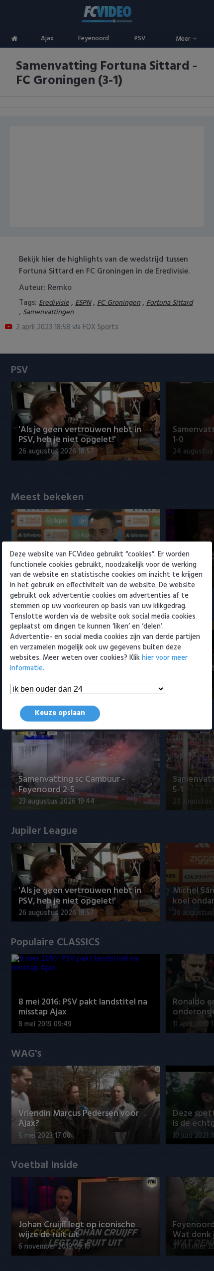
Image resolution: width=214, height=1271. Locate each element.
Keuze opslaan (60, 713)
